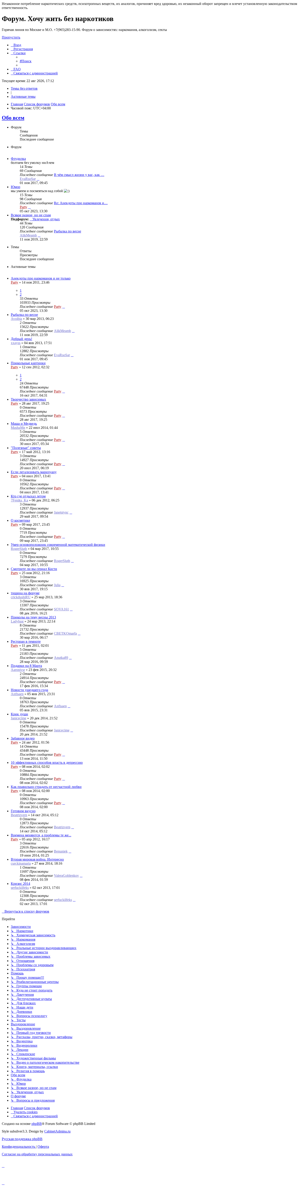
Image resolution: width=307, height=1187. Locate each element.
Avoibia (16, 319)
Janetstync (61, 512)
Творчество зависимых (28, 399)
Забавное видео (23, 738)
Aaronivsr (18, 670)
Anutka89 (61, 658)
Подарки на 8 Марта (26, 666)
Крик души (19, 714)
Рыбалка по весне (67, 231)
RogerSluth (19, 549)
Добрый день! (21, 339)
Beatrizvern (19, 815)
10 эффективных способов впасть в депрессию (47, 762)
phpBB (36, 1124)
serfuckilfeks (20, 888)
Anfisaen (17, 694)
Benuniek (61, 851)
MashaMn (18, 428)
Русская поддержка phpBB (22, 1139)
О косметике (20, 520)
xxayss (15, 343)
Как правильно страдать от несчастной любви (46, 787)
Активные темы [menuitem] (23, 96)
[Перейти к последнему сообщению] (63, 306)
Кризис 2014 (20, 883)
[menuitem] (16, 45)
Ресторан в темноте (26, 641)
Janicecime (18, 718)
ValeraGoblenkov (66, 875)
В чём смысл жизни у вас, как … (79, 175)
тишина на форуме (25, 593)
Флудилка (18, 159)
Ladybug (17, 621)
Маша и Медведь (24, 423)
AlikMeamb (28, 235)
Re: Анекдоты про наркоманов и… (81, 203)
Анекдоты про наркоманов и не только (41, 278)
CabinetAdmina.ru (57, 1131)
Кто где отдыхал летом (28, 496)
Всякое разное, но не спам (31, 215)
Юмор (15, 187)
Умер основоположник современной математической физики (58, 545)
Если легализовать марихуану (34, 472)
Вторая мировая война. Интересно (37, 859)
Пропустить (11, 37)
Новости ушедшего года (29, 690)
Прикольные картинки (28, 363)
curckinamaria (21, 863)
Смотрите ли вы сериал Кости (34, 569)
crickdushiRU (21, 597)
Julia (57, 585)
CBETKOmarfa (65, 633)
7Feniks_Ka (19, 500)
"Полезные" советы (26, 448)
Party (23, 207)
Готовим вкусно (23, 811)
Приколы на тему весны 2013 (33, 617)
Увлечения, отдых (46, 219)
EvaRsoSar (28, 179)
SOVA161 (61, 609)
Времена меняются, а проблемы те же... (41, 835)
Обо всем (13, 118)
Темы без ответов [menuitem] (24, 88)
